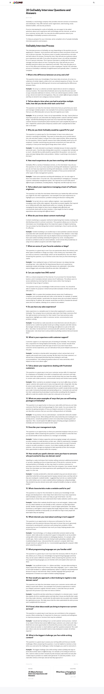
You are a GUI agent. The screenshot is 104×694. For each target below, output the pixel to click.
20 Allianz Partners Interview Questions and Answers (37, 674)
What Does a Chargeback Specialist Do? (66, 673)
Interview (30, 668)
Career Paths (73, 668)
